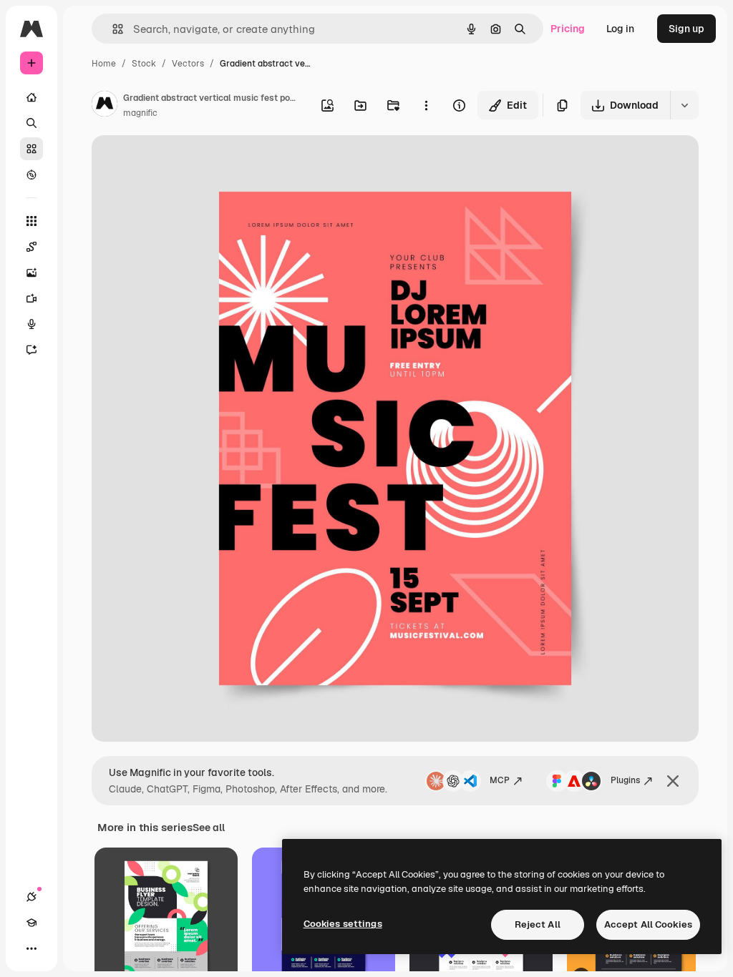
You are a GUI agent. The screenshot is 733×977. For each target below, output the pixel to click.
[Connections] (31, 896)
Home (104, 63)
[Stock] (31, 148)
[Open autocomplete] (112, 29)
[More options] (426, 105)
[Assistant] (31, 349)
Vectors (188, 63)
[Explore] (31, 174)
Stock (144, 63)
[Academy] (31, 922)
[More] (31, 948)
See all (209, 827)
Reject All (537, 924)
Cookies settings (343, 924)
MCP (500, 780)
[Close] (672, 781)
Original (183, 163)
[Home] (31, 97)
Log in (620, 28)
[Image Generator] (31, 272)
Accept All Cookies (648, 924)
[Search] (31, 123)
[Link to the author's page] (104, 106)
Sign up (686, 28)
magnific (140, 113)
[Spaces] (31, 246)
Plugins (625, 780)
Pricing (567, 28)
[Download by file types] (684, 105)
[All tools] (31, 221)
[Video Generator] (31, 298)
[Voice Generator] (31, 324)
